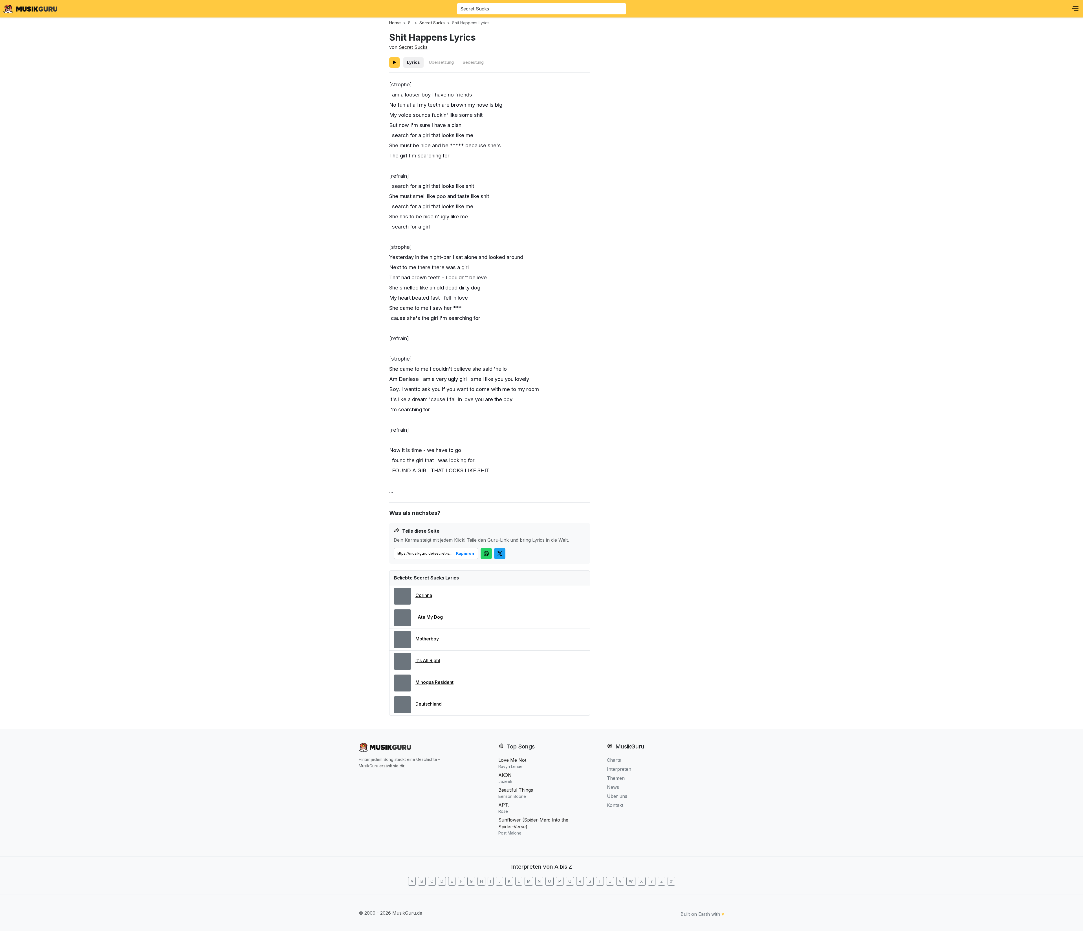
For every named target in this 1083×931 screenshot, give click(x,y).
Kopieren (465, 553)
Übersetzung (441, 62)
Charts (614, 760)
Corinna (423, 595)
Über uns (617, 796)
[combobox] (541, 8)
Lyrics (413, 62)
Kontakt (615, 805)
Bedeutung (473, 62)
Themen (616, 778)
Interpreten (619, 769)
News (613, 787)
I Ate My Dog (429, 617)
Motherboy (427, 639)
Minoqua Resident (434, 682)
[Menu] (1075, 8)
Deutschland (428, 704)
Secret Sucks (413, 47)
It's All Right (427, 660)
